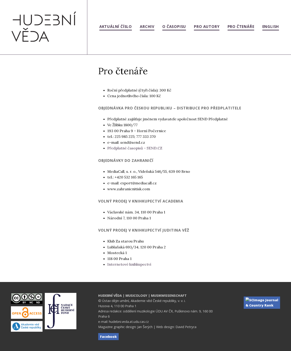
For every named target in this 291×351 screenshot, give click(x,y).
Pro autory (206, 26)
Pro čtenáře (241, 26)
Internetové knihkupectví (129, 264)
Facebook (108, 336)
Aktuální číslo (115, 26)
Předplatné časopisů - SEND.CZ (134, 148)
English (270, 26)
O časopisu (174, 26)
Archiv (147, 26)
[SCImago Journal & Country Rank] (262, 303)
